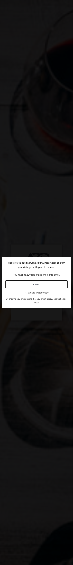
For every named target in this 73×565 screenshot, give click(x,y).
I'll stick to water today (36, 292)
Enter (36, 284)
